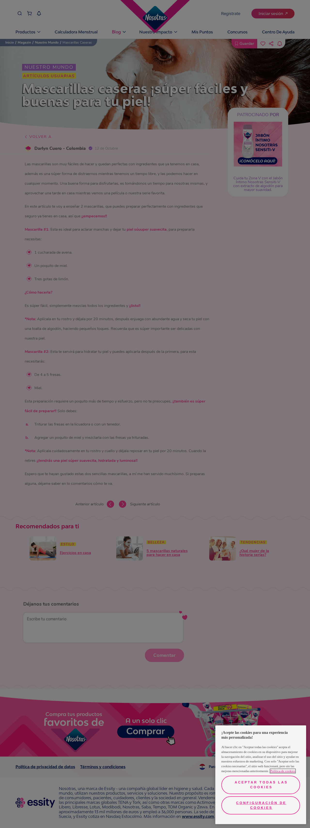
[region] (260, 774)
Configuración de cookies (261, 805)
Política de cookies (282, 771)
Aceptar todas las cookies (261, 784)
